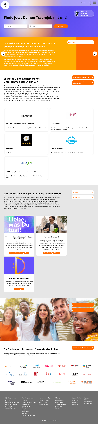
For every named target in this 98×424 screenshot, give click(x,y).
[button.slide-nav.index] (49, 67)
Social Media (26, 406)
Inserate (24, 401)
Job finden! (61, 26)
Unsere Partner (43, 402)
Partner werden (44, 401)
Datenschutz (88, 401)
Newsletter (25, 411)
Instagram (75, 401)
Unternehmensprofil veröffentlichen (78, 82)
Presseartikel (59, 402)
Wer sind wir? (59, 401)
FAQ (23, 410)
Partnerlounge (43, 404)
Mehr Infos (71, 42)
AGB (85, 400)
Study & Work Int (60, 404)
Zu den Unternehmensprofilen (19, 253)
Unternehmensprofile (12, 402)
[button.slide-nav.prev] (3, 53)
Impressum (88, 403)
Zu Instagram (19, 289)
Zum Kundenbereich (28, 415)
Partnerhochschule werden (80, 348)
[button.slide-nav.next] (95, 53)
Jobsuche (8, 401)
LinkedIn (75, 402)
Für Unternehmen (28, 398)
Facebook (75, 404)
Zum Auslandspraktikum (51, 253)
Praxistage (8, 406)
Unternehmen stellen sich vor (81, 77)
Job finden (75, 192)
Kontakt (24, 413)
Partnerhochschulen (45, 398)
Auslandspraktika (10, 408)
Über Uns (58, 398)
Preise (24, 408)
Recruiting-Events (11, 404)
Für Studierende (10, 398)
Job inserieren (76, 197)
